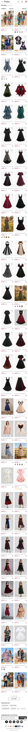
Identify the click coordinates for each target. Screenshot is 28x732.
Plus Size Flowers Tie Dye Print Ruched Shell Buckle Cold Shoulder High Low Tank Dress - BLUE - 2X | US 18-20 (7, 460)
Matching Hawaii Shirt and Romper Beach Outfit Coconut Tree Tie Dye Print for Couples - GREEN (21, 28)
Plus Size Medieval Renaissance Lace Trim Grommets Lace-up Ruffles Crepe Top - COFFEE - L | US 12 (21, 438)
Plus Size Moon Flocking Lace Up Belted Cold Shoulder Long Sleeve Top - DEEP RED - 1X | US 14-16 (21, 99)
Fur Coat (13, 708)
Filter (23, 8)
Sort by (11, 8)
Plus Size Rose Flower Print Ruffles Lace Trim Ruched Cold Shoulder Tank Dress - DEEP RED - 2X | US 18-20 (7, 554)
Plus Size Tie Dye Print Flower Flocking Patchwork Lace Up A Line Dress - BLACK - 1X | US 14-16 (21, 210)
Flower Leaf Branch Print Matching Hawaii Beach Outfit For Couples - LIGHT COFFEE (7, 28)
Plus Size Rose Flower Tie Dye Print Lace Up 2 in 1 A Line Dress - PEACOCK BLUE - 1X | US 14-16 (7, 121)
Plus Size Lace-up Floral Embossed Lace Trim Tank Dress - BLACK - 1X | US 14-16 (7, 302)
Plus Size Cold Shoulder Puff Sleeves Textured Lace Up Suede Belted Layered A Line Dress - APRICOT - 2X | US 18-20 (21, 460)
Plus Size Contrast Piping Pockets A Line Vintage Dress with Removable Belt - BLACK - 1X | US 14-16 (21, 371)
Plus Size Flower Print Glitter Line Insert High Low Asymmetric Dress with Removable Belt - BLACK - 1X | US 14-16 (7, 166)
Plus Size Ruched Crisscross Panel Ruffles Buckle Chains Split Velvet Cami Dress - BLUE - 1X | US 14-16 (7, 531)
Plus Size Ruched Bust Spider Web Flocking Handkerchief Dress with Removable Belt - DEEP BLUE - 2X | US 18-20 (21, 576)
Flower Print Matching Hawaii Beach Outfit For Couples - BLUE (7, 52)
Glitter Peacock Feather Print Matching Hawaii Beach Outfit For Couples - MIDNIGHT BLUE (7, 690)
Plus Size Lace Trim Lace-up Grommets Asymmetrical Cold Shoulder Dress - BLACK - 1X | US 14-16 (21, 144)
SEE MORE (14, 698)
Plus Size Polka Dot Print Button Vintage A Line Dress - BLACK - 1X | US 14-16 (21, 280)
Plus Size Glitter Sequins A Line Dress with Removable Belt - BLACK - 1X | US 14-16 (7, 349)
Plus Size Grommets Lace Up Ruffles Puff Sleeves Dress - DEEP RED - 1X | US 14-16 (21, 327)
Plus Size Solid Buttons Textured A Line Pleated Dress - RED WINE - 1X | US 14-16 (7, 210)
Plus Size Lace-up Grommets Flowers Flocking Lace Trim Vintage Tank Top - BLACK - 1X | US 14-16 (21, 233)
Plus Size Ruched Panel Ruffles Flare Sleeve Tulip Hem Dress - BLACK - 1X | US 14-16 (7, 144)
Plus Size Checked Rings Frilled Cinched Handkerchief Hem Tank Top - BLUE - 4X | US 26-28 (7, 75)
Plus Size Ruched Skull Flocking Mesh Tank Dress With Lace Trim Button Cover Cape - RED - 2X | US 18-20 (21, 554)
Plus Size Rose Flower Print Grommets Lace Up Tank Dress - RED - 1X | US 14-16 (7, 371)
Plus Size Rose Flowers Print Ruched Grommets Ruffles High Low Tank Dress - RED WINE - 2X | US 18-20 (21, 531)
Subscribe (23, 718)
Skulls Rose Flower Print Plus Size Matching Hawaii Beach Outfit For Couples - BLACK (21, 52)
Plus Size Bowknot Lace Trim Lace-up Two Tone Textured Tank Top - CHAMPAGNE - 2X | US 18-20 (21, 415)
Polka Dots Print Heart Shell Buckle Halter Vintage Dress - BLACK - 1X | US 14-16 (7, 257)
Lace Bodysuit (5, 708)
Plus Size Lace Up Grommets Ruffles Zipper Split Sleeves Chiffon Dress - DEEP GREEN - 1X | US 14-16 (21, 121)
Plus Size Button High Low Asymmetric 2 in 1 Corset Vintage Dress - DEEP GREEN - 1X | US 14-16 (7, 99)
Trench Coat (5, 705)
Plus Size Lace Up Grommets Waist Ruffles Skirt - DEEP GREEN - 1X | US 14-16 (21, 302)
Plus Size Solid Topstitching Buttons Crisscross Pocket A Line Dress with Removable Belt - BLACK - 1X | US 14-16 (21, 75)
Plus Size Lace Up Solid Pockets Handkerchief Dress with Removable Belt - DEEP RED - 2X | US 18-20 (7, 620)
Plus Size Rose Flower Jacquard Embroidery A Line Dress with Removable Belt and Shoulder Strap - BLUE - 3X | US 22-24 (7, 415)
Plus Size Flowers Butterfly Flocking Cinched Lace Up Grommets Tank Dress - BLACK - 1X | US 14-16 (7, 393)
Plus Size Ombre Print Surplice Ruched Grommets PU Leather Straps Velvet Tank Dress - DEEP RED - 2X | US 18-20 (7, 509)
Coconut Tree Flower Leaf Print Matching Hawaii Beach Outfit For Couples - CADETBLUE (21, 690)
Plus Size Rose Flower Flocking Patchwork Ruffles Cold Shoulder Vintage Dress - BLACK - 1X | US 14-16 (7, 188)
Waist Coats (13, 705)
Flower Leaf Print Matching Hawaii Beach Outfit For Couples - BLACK (21, 665)
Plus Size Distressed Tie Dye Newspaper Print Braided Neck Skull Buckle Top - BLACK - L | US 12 (7, 643)
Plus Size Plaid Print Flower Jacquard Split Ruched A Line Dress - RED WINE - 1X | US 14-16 (21, 188)
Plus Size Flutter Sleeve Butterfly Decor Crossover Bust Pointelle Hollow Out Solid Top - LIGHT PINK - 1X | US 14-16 (7, 438)
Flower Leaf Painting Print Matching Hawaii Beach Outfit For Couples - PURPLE (7, 665)
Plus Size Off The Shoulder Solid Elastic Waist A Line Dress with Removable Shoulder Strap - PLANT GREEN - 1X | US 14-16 (7, 233)
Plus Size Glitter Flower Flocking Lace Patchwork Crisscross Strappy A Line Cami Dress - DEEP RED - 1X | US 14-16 (21, 349)
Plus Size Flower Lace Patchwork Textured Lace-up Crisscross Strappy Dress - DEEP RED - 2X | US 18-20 (21, 509)
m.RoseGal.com (8, 2)
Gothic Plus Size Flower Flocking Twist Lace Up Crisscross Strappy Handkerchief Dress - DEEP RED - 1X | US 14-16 (7, 576)
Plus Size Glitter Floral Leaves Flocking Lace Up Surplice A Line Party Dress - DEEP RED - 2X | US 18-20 (7, 598)
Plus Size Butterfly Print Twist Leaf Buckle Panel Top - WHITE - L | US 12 (7, 485)
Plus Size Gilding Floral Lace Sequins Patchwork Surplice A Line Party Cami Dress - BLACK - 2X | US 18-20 (21, 598)
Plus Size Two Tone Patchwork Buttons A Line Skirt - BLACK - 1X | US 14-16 (21, 393)
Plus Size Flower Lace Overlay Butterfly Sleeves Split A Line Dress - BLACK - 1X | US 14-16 (7, 327)
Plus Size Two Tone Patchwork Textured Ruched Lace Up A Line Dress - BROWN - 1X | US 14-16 (21, 257)
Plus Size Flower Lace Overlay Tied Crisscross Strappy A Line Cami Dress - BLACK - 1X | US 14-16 (21, 166)
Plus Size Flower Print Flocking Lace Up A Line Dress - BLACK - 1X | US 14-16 (7, 280)
